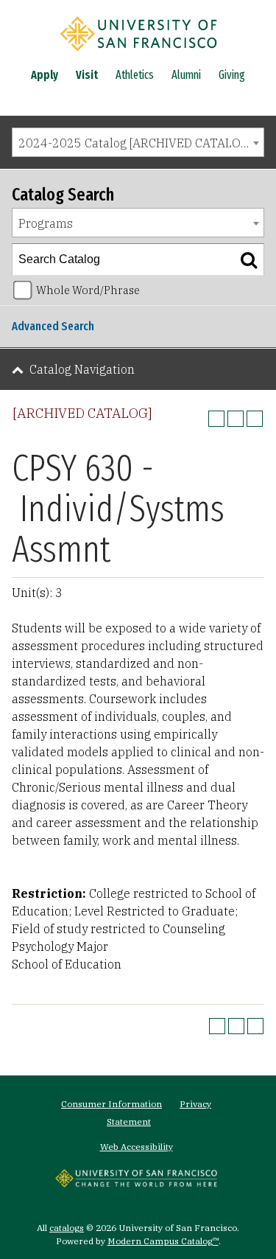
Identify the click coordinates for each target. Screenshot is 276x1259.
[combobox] (138, 142)
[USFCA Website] (136, 1183)
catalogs (66, 1227)
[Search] (248, 259)
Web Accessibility (136, 1146)
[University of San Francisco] (138, 53)
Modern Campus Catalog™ (163, 1240)
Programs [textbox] (45, 223)
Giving (232, 75)
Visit (87, 75)
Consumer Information (111, 1103)
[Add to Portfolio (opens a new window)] (216, 419)
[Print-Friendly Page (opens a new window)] (235, 419)
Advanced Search (53, 326)
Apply (44, 75)
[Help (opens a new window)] (255, 419)
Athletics (135, 75)
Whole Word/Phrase (88, 290)
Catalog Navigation (82, 369)
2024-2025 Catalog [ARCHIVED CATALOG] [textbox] (135, 143)
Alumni (186, 75)
